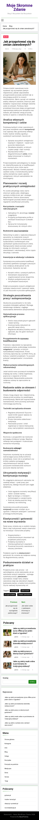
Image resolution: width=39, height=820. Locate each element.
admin (7, 49)
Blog (6, 37)
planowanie (25, 591)
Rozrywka (8, 760)
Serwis (7, 777)
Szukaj (5, 678)
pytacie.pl (8, 795)
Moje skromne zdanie (19, 7)
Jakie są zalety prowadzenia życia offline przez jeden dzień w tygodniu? (24, 630)
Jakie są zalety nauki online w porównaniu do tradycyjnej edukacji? (24, 663)
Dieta (6, 773)
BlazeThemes (23, 817)
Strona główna (9, 739)
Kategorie (8, 743)
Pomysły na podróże (11, 764)
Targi (6, 781)
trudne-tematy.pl (10, 799)
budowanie (14, 591)
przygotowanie (10, 594)
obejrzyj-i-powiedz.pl (11, 803)
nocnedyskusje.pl (10, 808)
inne (6, 748)
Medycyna (8, 768)
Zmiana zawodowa (24, 594)
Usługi (7, 756)
